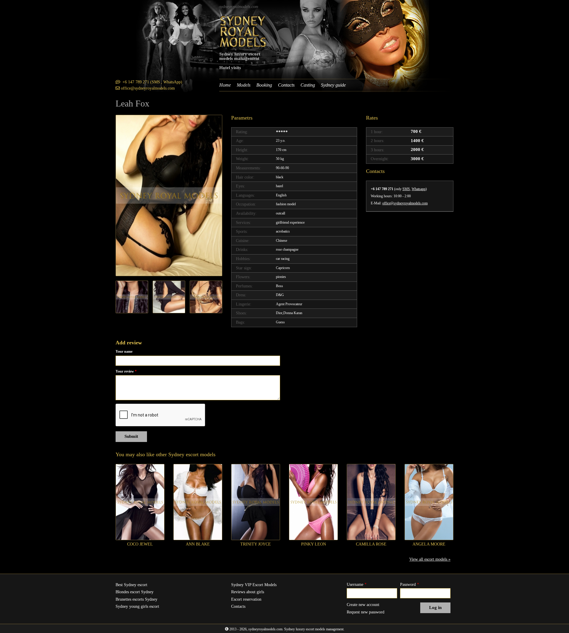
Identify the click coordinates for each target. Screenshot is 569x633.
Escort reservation (246, 599)
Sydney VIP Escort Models (253, 585)
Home (225, 85)
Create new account (363, 604)
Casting (308, 85)
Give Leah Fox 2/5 (279, 131)
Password (409, 584)
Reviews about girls (247, 592)
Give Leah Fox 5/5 (286, 131)
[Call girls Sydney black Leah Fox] (169, 195)
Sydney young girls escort (137, 606)
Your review (126, 371)
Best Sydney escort (131, 585)
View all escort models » (429, 559)
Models (243, 85)
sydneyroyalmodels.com (238, 6)
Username (357, 584)
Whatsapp (419, 189)
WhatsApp (172, 82)
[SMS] (118, 82)
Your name (124, 351)
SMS (406, 189)
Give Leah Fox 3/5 (282, 131)
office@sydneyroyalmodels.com (405, 203)
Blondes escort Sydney (135, 592)
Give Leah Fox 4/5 (284, 131)
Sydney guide (333, 85)
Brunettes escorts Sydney (136, 599)
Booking (264, 85)
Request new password (365, 612)
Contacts (286, 85)
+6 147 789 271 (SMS (141, 82)
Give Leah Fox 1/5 (277, 131)
